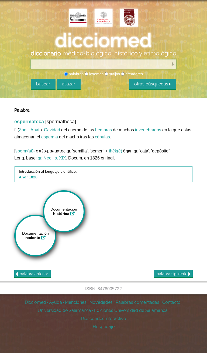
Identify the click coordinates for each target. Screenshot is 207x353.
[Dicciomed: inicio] (103, 40)
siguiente (172, 274)
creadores (134, 74)
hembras (103, 130)
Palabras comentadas (137, 302)
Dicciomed (35, 302)
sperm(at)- (25, 151)
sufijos (114, 74)
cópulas (102, 137)
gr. (40, 158)
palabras (76, 74)
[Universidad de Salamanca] (103, 18)
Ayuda (55, 302)
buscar (43, 83)
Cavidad (52, 130)
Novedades (101, 302)
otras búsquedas (151, 83)
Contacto (171, 302)
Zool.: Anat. (29, 130)
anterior (34, 274)
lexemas (96, 74)
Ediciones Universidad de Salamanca (131, 310)
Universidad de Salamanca (64, 310)
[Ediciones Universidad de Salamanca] (78, 18)
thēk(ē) (115, 151)
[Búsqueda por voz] (172, 64)
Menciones (76, 302)
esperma (49, 137)
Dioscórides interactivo (103, 318)
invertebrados (148, 130)
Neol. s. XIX (54, 158)
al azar (68, 83)
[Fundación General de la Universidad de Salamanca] (129, 18)
